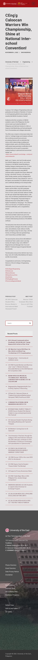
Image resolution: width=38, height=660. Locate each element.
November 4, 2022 (11, 52)
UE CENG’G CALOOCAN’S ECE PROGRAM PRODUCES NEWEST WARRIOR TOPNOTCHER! (18, 450)
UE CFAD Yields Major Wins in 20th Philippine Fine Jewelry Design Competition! (18, 478)
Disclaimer (9, 575)
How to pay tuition (11, 608)
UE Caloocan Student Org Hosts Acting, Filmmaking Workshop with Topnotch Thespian (20, 422)
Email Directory (10, 568)
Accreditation (9, 585)
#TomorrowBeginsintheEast (13, 281)
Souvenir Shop (10, 588)
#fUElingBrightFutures (11, 279)
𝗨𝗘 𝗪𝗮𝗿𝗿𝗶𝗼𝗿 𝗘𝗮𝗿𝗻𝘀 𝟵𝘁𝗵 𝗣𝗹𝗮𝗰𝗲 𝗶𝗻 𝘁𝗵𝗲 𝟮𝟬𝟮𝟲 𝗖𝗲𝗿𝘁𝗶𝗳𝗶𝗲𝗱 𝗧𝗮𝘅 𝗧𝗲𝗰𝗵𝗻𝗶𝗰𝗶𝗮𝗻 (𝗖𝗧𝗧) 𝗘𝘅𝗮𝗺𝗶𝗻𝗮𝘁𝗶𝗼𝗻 (19, 351)
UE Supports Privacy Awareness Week (20, 471)
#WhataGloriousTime (11, 275)
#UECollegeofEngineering (12, 269)
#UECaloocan (9, 271)
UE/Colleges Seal (11, 592)
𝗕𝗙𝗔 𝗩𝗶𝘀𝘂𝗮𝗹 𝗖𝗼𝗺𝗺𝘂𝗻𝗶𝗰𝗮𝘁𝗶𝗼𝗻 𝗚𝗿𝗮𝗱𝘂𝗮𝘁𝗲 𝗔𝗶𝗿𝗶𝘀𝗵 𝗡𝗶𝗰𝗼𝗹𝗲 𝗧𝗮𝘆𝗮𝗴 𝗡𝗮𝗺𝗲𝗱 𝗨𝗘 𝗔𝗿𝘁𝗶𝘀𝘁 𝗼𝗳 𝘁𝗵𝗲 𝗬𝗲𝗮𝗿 (19, 342)
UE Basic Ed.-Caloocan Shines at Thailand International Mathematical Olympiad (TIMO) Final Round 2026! (19, 395)
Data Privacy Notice (12, 572)
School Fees (9, 605)
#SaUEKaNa (8, 277)
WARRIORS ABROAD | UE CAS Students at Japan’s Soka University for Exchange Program (20, 487)
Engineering (26, 52)
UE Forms (8, 612)
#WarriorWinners (10, 273)
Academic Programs (12, 595)
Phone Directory (10, 565)
